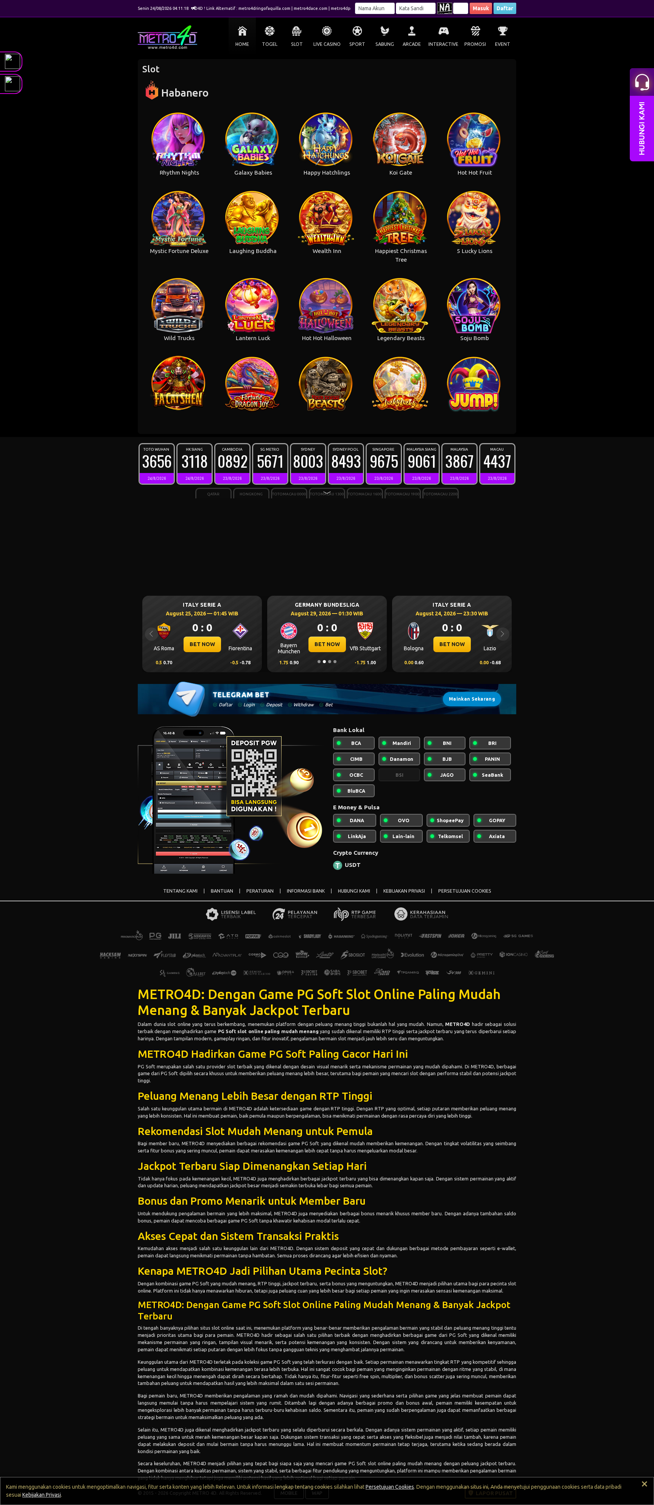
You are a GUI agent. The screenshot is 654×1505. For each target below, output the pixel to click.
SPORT (357, 44)
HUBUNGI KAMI (354, 890)
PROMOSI (475, 44)
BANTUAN (222, 890)
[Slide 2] (324, 661)
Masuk (481, 8)
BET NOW (202, 644)
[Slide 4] (334, 661)
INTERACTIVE (443, 44)
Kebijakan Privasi (41, 1495)
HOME (242, 44)
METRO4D (169, 994)
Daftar (505, 8)
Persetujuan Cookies (390, 1487)
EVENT (502, 44)
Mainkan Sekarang (472, 698)
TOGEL (269, 44)
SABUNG (384, 44)
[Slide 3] (329, 661)
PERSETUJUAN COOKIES (464, 890)
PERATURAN (260, 890)
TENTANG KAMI (180, 890)
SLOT (297, 44)
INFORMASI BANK (306, 890)
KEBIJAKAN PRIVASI (404, 890)
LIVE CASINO (327, 44)
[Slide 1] (319, 661)
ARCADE (412, 44)
